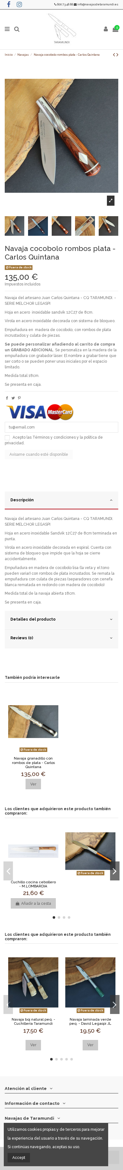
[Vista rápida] (33, 752)
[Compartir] (7, 398)
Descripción (22, 500)
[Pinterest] (19, 398)
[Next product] (117, 54)
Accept (18, 1157)
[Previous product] (114, 54)
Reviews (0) (21, 638)
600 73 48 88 (65, 4)
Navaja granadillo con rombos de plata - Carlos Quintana (33, 762)
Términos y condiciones (54, 437)
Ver (33, 784)
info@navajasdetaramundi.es (97, 4)
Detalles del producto (33, 619)
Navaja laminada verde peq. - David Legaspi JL (90, 1021)
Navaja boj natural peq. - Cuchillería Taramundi (33, 1021)
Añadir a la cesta (36, 903)
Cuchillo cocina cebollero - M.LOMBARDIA (33, 884)
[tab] (61, 500)
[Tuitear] (13, 398)
